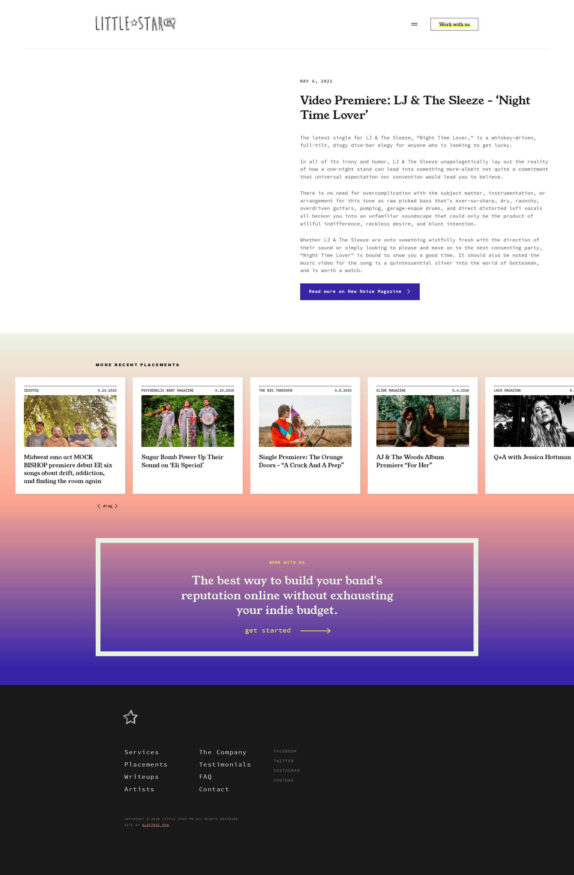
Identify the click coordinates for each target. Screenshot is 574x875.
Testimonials (225, 765)
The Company (223, 753)
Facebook (285, 751)
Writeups (141, 777)
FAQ (205, 777)
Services (141, 753)
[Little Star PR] (135, 24)
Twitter (284, 761)
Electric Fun (155, 825)
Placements (146, 765)
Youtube (284, 780)
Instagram (287, 771)
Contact (214, 790)
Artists (139, 790)
